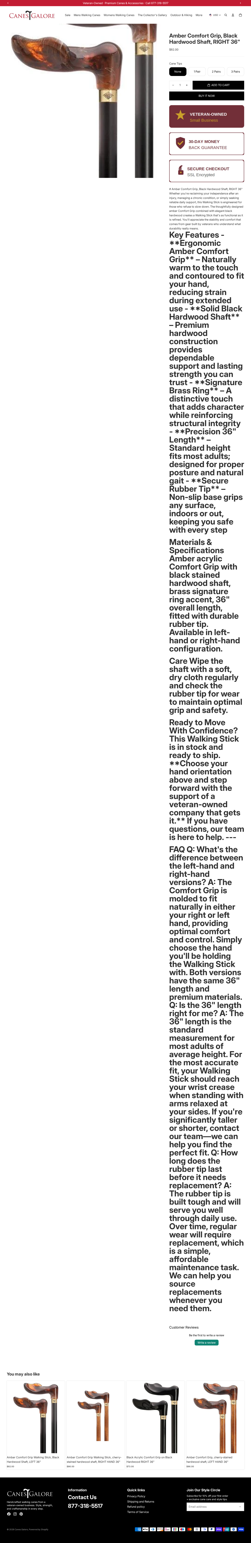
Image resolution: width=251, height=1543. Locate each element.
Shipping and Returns (140, 1501)
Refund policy (136, 1506)
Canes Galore (21, 1529)
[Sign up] (239, 1506)
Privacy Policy (136, 1496)
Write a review (207, 1342)
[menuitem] (199, 15)
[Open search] (225, 15)
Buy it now (207, 95)
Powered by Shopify (38, 1529)
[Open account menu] (233, 15)
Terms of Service (138, 1512)
